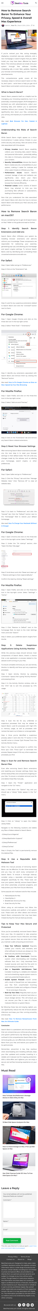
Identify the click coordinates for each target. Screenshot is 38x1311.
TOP (31, 1305)
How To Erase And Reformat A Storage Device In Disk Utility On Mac (16, 1097)
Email (5, 1229)
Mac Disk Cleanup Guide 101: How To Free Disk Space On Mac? (18, 1174)
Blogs (29, 1259)
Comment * (7, 1200)
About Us (21, 1259)
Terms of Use (25, 1257)
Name (5, 1221)
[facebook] (19, 1305)
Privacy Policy (13, 1257)
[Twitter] (23, 1304)
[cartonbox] (3, 25)
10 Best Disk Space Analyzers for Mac (16, 1122)
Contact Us (10, 1259)
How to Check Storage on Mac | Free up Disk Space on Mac (19, 1148)
